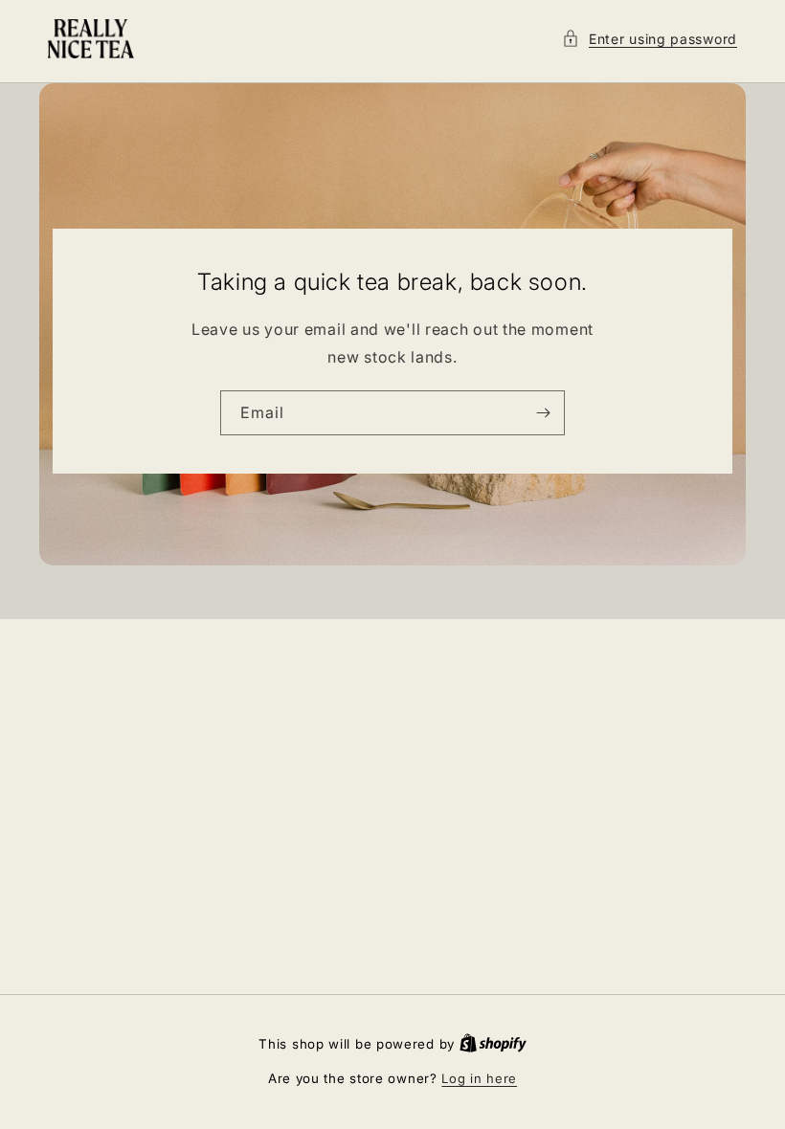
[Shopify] (493, 1044)
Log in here (479, 1078)
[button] (649, 39)
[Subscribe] (543, 412)
